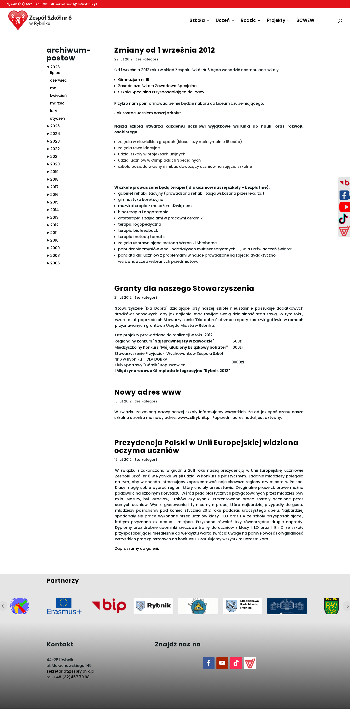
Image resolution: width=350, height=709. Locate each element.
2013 (54, 217)
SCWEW (305, 21)
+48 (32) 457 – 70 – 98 (29, 4)
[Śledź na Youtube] (222, 663)
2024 (55, 133)
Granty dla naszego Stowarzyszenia (184, 288)
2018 (54, 179)
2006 (55, 263)
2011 (53, 232)
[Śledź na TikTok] (236, 663)
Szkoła (197, 21)
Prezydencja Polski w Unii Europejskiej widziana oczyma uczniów (206, 446)
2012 (54, 225)
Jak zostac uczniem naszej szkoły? (147, 113)
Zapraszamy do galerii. (137, 548)
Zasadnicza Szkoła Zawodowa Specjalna (157, 86)
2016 (54, 194)
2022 (55, 149)
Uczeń (223, 21)
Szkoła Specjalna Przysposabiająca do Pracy (161, 92)
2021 (54, 156)
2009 (55, 248)
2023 (55, 141)
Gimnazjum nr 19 (133, 79)
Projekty (276, 21)
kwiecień (58, 95)
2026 (55, 67)
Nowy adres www (147, 392)
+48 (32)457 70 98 (71, 677)
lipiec (55, 72)
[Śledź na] (250, 663)
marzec (57, 103)
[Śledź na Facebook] (209, 663)
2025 (55, 126)
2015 (54, 202)
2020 (55, 164)
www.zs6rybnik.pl (194, 417)
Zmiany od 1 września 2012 (164, 50)
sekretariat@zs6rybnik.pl (70, 671)
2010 (54, 240)
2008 (55, 255)
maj (53, 88)
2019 (54, 171)
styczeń (57, 118)
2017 (54, 187)
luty (53, 111)
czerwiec (58, 80)
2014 (54, 210)
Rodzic (248, 21)
